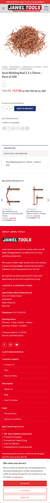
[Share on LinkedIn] (27, 128)
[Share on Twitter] (13, 128)
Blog (6, 394)
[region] (25, 481)
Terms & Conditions (13, 419)
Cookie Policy (17, 477)
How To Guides (11, 400)
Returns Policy (10, 375)
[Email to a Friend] (18, 128)
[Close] (47, 461)
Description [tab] (9, 148)
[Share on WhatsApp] (4, 128)
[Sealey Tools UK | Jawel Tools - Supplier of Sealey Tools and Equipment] (25, 8)
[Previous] (2, 205)
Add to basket (25, 108)
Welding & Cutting (32, 67)
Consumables (25, 69)
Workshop (15, 67)
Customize (25, 490)
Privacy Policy (10, 413)
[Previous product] (4, 85)
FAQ (6, 370)
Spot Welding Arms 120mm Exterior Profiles (36, 212)
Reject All (25, 497)
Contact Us (9, 364)
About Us (8, 389)
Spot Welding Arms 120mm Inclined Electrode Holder (12, 213)
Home (4, 67)
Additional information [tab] (15, 154)
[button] (3, 8)
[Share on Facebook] (9, 128)
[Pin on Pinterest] (23, 128)
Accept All (25, 483)
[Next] (47, 205)
